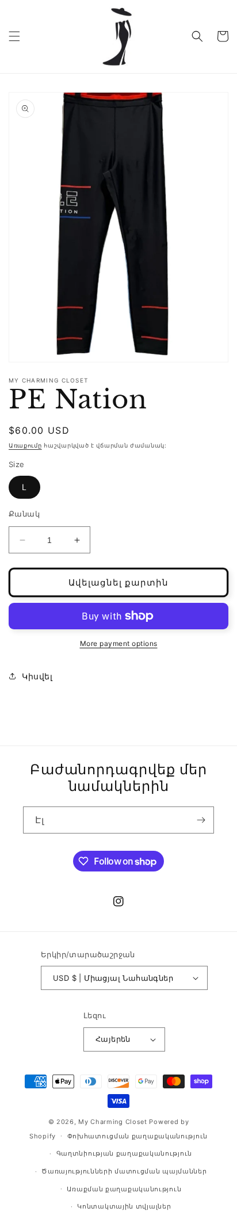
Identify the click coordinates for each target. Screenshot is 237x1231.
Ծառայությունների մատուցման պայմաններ (124, 1171)
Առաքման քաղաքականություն (124, 1189)
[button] (14, 36)
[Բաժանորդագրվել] (200, 820)
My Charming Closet (112, 1122)
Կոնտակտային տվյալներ (124, 1206)
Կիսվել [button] (37, 676)
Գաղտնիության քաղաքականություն (124, 1153)
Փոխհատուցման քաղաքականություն (137, 1136)
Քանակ (24, 513)
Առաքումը (25, 445)
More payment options (119, 643)
